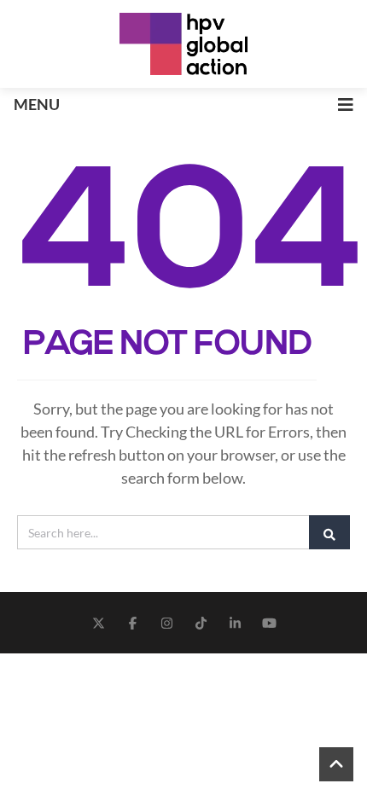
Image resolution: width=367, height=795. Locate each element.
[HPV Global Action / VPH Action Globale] (183, 44)
